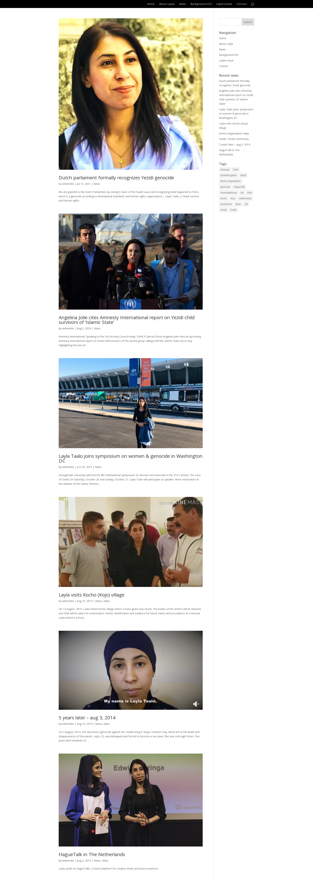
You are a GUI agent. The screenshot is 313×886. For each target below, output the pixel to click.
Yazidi (223, 209)
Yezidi (233, 209)
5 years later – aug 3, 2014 (87, 717)
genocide (225, 186)
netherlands (245, 198)
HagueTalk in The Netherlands (92, 854)
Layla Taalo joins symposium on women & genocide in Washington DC (131, 458)
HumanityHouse (228, 192)
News (182, 4)
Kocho (223, 198)
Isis (242, 192)
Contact (242, 4)
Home (151, 4)
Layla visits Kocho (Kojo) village (91, 594)
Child (235, 169)
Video (106, 601)
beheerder (68, 183)
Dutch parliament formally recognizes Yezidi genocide (116, 177)
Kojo (233, 198)
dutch (243, 175)
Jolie (249, 192)
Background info (201, 4)
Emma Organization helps (234, 133)
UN (246, 204)
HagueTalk (239, 186)
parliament (226, 204)
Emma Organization (230, 181)
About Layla (166, 4)
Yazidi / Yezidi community (234, 139)
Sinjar (238, 204)
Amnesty (224, 169)
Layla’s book (224, 4)
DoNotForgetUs (228, 175)
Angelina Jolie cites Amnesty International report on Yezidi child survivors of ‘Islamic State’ (127, 319)
